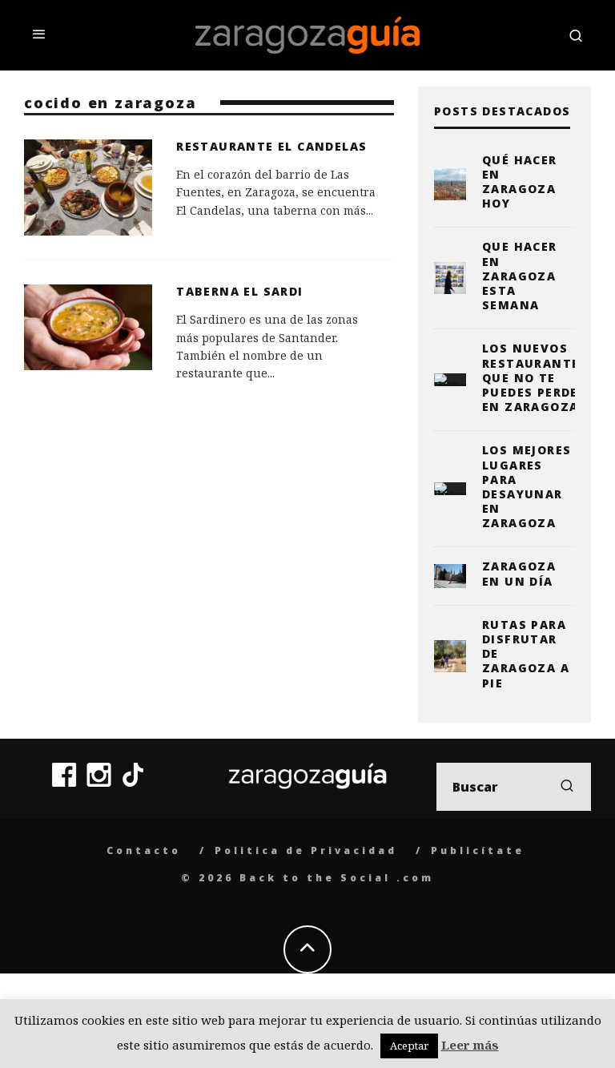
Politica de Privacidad (306, 850)
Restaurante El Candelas (271, 146)
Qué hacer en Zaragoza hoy (519, 182)
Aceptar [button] (409, 1045)
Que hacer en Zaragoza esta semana (519, 275)
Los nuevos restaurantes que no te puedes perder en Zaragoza (535, 377)
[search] (567, 787)
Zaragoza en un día (519, 573)
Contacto (144, 850)
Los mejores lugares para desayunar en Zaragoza (526, 486)
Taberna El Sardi (239, 291)
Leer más (470, 1045)
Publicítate (478, 850)
